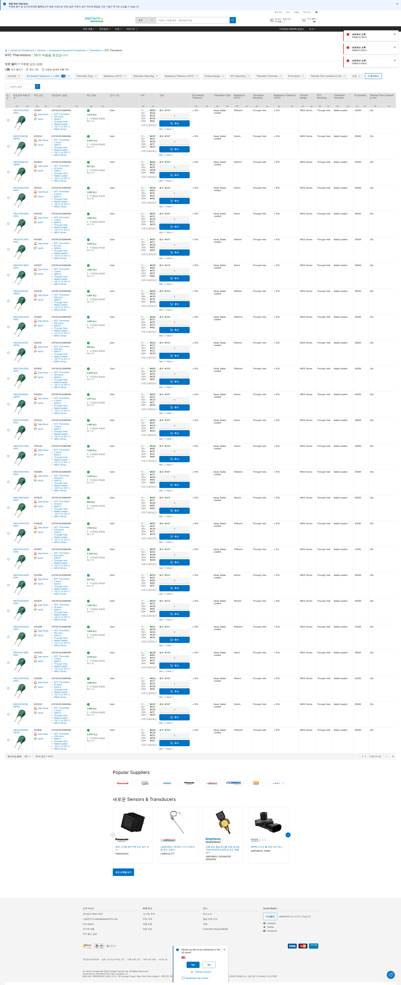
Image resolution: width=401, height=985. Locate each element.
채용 (205, 924)
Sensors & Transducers (22, 50)
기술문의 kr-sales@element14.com (100, 919)
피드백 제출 (88, 929)
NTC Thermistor (62, 114)
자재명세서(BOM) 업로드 (291, 29)
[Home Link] (94, 20)
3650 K (57, 300)
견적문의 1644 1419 (93, 914)
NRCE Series (60, 129)
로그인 (278, 19)
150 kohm (58, 116)
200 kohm (59, 736)
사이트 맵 (163, 959)
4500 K (57, 119)
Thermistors (95, 50)
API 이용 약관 (149, 959)
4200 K (57, 687)
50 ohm (57, 245)
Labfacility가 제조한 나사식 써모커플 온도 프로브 (178, 848)
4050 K (57, 196)
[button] (89, 29)
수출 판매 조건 (134, 959)
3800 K (57, 222)
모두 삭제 (36, 64)
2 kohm (57, 142)
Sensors (41, 50)
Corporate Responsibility (215, 929)
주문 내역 (147, 919)
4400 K (57, 325)
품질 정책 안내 (210, 919)
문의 (288, 12)
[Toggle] (7, 69)
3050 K (57, 248)
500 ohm (58, 297)
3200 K (57, 635)
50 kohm (58, 168)
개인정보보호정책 (91, 959)
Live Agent (88, 924)
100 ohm (58, 633)
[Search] (233, 20)
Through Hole (61, 121)
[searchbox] (193, 20)
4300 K (57, 170)
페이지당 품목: (15, 756)
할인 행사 (279, 12)
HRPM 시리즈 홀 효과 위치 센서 (266, 846)
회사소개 (207, 914)
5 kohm (57, 194)
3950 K (57, 145)
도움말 (296, 12)
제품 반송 (147, 924)
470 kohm (59, 529)
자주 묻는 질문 (90, 934)
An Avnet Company (92, 971)
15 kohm (58, 684)
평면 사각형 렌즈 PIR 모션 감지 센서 (132, 848)
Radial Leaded (61, 124)
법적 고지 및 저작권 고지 (113, 959)
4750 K (57, 532)
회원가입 (287, 19)
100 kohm (58, 323)
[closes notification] (397, 4)
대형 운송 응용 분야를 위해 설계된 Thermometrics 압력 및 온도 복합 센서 (223, 849)
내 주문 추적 (149, 914)
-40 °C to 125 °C (62, 126)
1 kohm (57, 220)
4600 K (57, 738)
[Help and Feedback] (391, 975)
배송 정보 (147, 929)
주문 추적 (307, 12)
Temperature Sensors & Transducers (67, 50)
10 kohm (58, 504)
